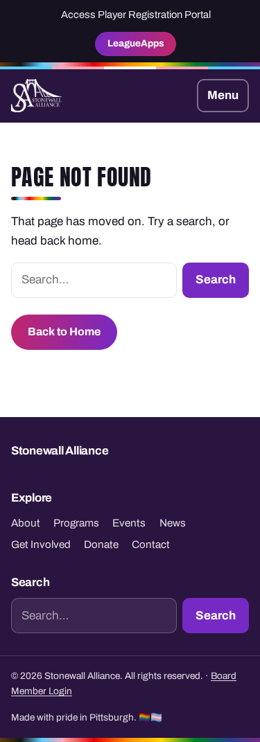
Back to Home (64, 331)
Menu (223, 95)
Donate (101, 544)
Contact (151, 544)
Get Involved (41, 544)
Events (129, 523)
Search (216, 279)
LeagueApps (135, 43)
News (172, 523)
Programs (76, 523)
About (25, 523)
